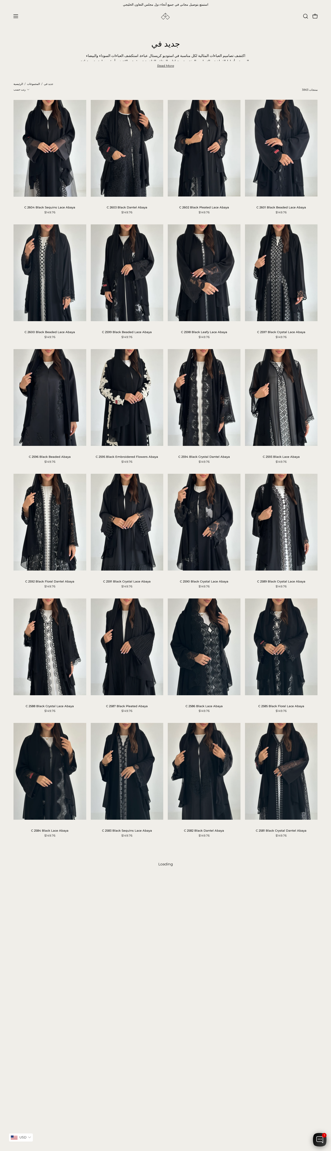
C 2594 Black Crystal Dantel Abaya (204, 456)
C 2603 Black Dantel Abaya (127, 207)
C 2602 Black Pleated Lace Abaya (204, 207)
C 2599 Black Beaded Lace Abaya (127, 332)
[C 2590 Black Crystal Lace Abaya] (204, 522)
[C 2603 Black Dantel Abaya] (127, 148)
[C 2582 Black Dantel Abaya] (204, 771)
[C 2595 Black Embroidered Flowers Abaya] (127, 397)
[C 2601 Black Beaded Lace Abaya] (281, 148)
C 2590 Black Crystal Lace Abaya (204, 581)
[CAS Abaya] (165, 16)
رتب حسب (20, 89)
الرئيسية (18, 84)
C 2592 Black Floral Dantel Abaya (49, 581)
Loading (165, 864)
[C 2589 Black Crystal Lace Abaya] (281, 522)
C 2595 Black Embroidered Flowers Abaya (127, 456)
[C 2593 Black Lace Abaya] (281, 397)
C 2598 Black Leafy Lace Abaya (204, 332)
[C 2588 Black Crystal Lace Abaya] (50, 646)
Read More (165, 66)
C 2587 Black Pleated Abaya (127, 706)
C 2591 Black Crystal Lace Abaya (127, 581)
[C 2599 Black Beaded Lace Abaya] (127, 272)
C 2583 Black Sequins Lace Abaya (127, 830)
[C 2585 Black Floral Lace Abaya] (281, 646)
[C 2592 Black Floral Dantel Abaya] (50, 522)
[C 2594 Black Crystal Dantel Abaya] (204, 397)
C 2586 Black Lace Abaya (204, 706)
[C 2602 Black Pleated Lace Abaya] (204, 148)
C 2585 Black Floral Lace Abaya (281, 706)
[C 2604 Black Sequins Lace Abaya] (50, 148)
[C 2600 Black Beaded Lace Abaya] (50, 272)
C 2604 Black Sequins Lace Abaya (49, 207)
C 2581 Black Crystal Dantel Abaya (281, 830)
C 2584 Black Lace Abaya (49, 830)
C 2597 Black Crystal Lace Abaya (281, 332)
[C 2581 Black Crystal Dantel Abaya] (281, 771)
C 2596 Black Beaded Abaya (50, 456)
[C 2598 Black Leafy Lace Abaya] (204, 272)
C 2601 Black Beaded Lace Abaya (281, 207)
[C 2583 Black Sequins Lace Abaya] (127, 771)
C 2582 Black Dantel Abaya (204, 830)
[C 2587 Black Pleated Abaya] (127, 646)
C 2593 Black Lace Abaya (281, 456)
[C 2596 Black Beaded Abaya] (50, 397)
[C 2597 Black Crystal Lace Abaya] (281, 272)
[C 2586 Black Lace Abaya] (204, 646)
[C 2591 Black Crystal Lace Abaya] (127, 522)
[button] (305, 16)
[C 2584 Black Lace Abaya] (50, 771)
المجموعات (33, 84)
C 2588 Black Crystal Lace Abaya (50, 706)
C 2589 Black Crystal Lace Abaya (281, 581)
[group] (165, 4)
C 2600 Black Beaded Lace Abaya (50, 332)
